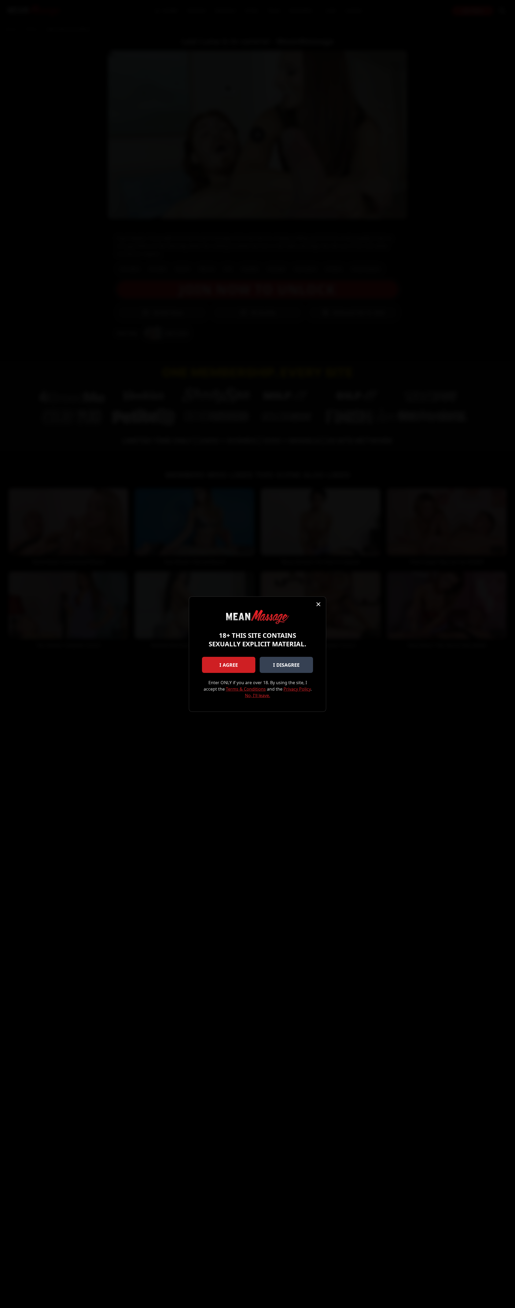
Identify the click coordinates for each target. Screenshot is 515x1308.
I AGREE (228, 665)
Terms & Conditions (246, 689)
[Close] (318, 604)
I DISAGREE (286, 665)
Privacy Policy (297, 689)
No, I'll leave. (257, 695)
